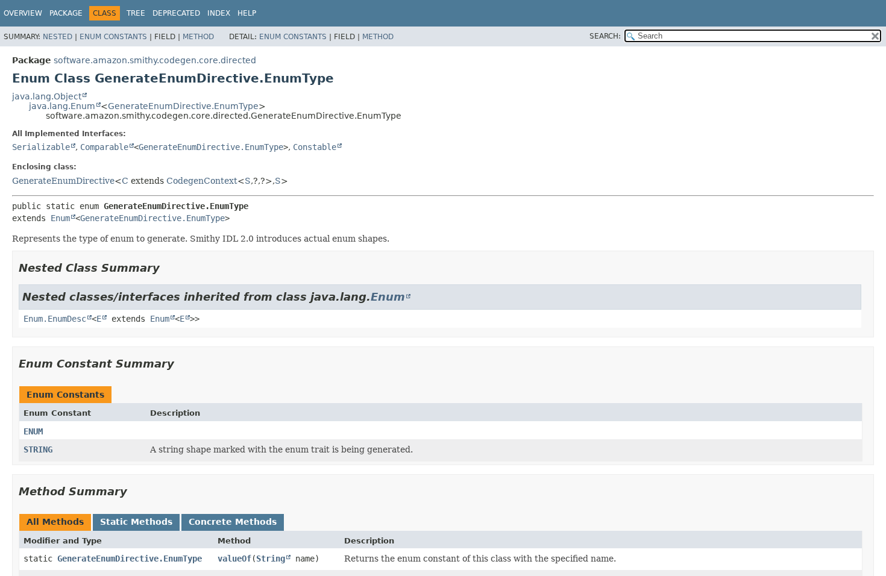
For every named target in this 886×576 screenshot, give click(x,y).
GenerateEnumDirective (63, 181)
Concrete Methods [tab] (233, 522)
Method (198, 37)
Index (218, 13)
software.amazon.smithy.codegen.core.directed (155, 60)
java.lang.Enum (62, 106)
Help (246, 13)
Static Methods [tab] (136, 522)
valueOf (234, 558)
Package (66, 13)
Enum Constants (113, 37)
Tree (136, 13)
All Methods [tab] (55, 522)
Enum (60, 218)
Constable (314, 147)
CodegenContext (201, 181)
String (270, 558)
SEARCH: (605, 36)
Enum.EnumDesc (55, 319)
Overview (23, 13)
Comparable (104, 147)
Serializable (41, 147)
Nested (57, 37)
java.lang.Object (46, 96)
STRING (38, 449)
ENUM (33, 431)
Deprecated (176, 13)
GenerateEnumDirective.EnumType (183, 106)
